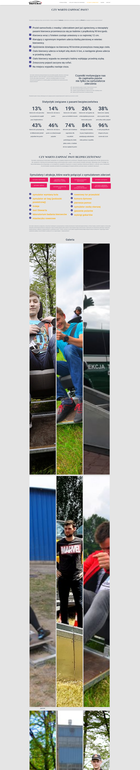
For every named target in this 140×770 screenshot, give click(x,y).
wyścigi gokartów (83, 215)
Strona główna (63, 2)
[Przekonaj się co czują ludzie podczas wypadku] (35, 2)
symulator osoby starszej (87, 206)
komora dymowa (83, 198)
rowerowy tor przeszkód (86, 194)
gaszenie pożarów (83, 210)
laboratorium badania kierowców (50, 214)
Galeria (102, 2)
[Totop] (137, 767)
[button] (39, 180)
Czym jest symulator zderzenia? (77, 2)
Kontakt (108, 2)
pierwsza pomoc (82, 202)
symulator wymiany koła (45, 194)
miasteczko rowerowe (44, 218)
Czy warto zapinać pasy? (92, 2)
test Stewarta (40, 210)
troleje (36, 206)
